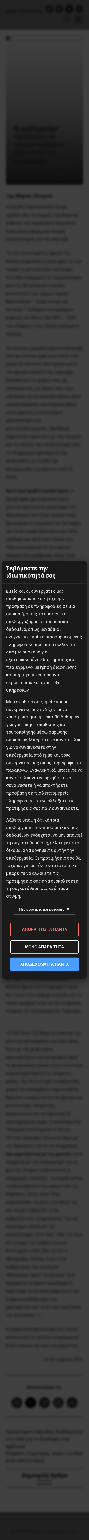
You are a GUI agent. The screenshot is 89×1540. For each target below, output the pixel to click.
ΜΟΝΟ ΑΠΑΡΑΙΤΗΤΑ (44, 947)
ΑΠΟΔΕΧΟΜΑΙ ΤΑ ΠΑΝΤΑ (44, 964)
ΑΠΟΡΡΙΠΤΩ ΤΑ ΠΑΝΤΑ (44, 929)
